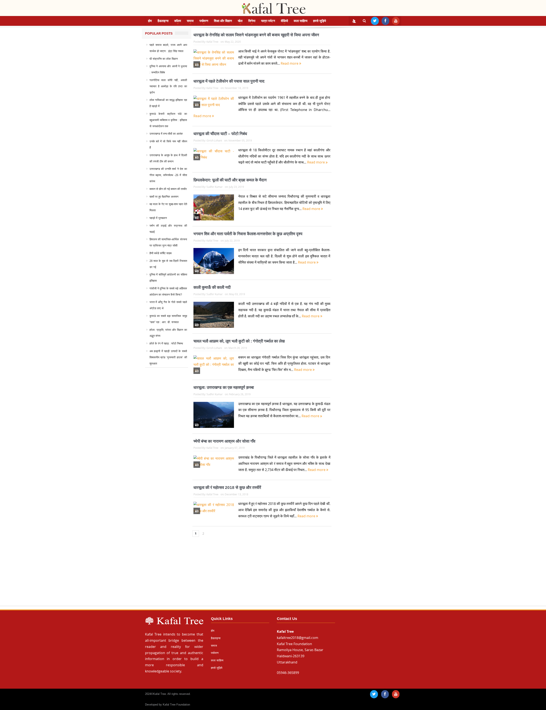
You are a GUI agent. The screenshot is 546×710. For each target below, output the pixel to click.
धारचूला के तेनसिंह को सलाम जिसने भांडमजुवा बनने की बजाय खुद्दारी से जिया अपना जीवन (256, 35)
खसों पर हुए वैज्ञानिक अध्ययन (164, 196)
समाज (190, 21)
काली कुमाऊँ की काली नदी (212, 287)
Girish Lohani (214, 140)
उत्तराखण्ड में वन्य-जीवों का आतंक (166, 133)
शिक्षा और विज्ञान (223, 21)
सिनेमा (251, 21)
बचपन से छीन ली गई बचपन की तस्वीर (168, 189)
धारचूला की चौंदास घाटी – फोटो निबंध (220, 133)
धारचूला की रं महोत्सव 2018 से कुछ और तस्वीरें (227, 487)
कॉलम (177, 21)
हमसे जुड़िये (319, 21)
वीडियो (284, 21)
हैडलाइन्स (163, 21)
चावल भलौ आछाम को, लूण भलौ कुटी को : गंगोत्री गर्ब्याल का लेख (239, 341)
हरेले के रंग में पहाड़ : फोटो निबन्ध (166, 343)
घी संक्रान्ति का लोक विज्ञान (164, 58)
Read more (290, 63)
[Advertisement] (273, 575)
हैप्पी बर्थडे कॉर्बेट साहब (160, 253)
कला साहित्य (300, 21)
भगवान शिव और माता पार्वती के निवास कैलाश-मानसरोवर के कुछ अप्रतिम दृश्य (247, 234)
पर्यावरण (203, 21)
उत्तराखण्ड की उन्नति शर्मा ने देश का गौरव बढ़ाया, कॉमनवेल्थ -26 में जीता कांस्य (168, 175)
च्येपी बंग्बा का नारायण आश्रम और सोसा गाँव (224, 441)
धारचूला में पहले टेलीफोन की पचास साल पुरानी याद (228, 81)
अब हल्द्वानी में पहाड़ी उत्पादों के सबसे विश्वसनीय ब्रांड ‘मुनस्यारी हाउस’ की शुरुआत (168, 357)
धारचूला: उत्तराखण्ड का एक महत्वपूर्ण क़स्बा (223, 387)
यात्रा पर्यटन (268, 21)
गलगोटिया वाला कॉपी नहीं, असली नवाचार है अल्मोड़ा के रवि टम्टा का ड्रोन (168, 86)
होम (150, 21)
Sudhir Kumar (214, 186)
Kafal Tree (212, 41)
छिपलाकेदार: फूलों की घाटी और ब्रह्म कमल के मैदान (230, 180)
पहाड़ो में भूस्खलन (158, 218)
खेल (240, 21)
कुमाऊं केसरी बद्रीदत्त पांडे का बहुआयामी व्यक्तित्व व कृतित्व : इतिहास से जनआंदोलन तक (168, 120)
